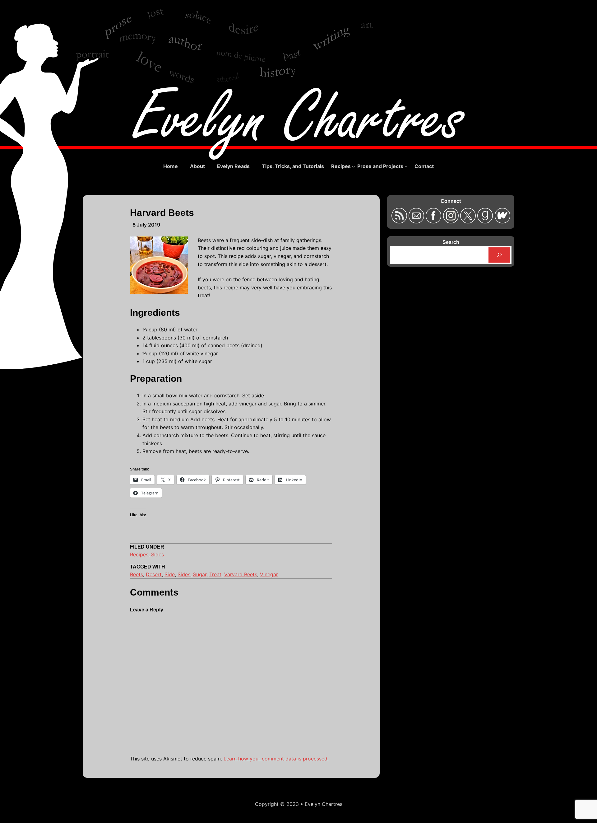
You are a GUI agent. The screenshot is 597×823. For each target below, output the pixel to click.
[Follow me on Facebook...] (434, 221)
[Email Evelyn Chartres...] (417, 221)
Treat (215, 574)
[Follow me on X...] (468, 221)
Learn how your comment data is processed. (276, 758)
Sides (157, 554)
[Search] (499, 255)
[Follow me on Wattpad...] (502, 221)
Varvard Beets (240, 574)
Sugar (199, 574)
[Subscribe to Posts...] (399, 221)
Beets (136, 574)
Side (169, 574)
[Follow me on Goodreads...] (485, 221)
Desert (154, 574)
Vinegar (269, 574)
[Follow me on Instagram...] (451, 221)
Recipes (139, 554)
